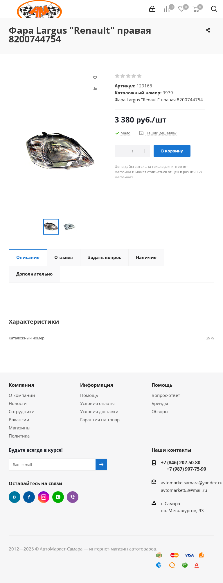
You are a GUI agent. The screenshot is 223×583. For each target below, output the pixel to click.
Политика (19, 436)
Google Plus (58, 497)
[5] (139, 76)
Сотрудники (22, 411)
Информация (96, 385)
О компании (22, 395)
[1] (117, 76)
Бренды (160, 403)
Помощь (89, 395)
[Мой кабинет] (152, 9)
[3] (128, 76)
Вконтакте (14, 497)
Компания (21, 385)
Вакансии (19, 419)
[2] (123, 76)
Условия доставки (99, 411)
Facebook (29, 497)
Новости (18, 403)
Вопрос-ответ (166, 395)
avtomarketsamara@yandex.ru (191, 482)
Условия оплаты (97, 403)
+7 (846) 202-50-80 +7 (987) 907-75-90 (183, 465)
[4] (134, 76)
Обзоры (160, 411)
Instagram (43, 497)
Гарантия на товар (100, 419)
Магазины (19, 428)
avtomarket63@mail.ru (184, 490)
